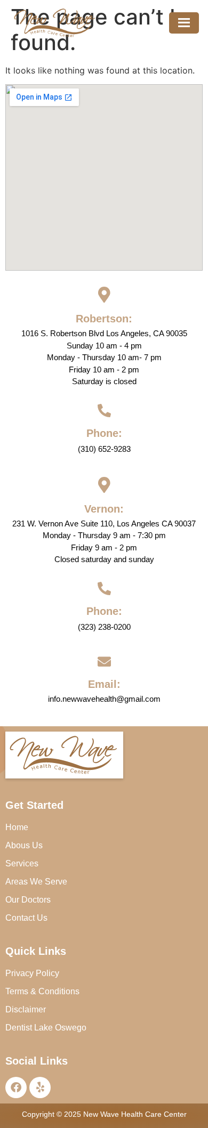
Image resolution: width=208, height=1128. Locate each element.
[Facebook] (16, 1087)
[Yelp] (40, 1087)
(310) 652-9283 (104, 448)
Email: (104, 684)
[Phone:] (104, 410)
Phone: (104, 433)
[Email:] (104, 661)
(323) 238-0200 (104, 626)
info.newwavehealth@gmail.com (104, 698)
